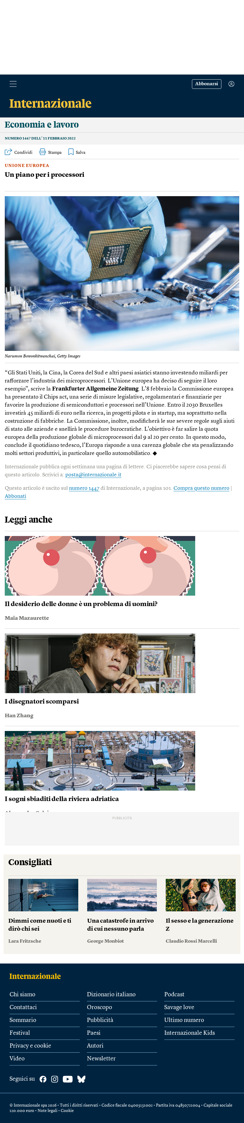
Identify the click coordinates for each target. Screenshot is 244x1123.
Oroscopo (99, 1008)
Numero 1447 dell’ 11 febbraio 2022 (40, 138)
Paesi (94, 1033)
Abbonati (15, 496)
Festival (20, 1033)
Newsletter (101, 1059)
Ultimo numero (184, 1020)
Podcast (174, 995)
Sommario (23, 1020)
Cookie (67, 1111)
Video (17, 1059)
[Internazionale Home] (37, 976)
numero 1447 (84, 488)
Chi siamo (22, 995)
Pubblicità (100, 1020)
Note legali (47, 1111)
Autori (95, 1046)
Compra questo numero (201, 488)
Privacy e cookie (30, 1046)
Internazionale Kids (189, 1033)
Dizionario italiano (111, 995)
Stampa (55, 153)
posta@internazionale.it (93, 475)
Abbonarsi (206, 84)
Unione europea (27, 166)
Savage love (179, 1008)
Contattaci (23, 1008)
